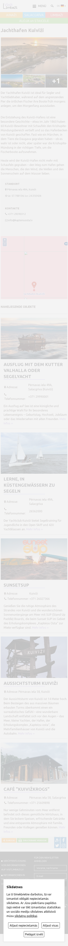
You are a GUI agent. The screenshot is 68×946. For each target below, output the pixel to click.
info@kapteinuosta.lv (20, 220)
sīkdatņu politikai (26, 916)
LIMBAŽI (56, 15)
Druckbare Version (34, 840)
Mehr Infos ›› (34, 529)
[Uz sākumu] (10, 6)
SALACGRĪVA (34, 15)
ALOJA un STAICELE (34, 21)
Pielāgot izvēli (34, 934)
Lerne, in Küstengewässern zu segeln (29, 485)
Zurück (10, 840)
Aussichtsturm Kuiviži (31, 683)
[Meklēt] (52, 5)
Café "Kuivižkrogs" (27, 789)
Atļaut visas (50, 925)
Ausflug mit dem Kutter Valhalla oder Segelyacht (33, 370)
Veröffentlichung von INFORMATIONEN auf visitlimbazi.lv (13, 865)
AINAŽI (11, 15)
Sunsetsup (16, 585)
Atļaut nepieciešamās (23, 925)
